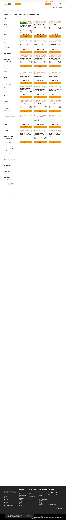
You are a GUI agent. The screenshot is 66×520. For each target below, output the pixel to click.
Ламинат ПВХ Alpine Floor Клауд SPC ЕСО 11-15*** (54, 59)
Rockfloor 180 (8, 61)
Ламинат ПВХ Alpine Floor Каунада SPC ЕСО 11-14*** (25, 76)
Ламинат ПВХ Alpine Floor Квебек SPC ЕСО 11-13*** (39, 76)
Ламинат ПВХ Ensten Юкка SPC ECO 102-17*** (54, 118)
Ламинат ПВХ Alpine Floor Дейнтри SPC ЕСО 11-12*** (54, 76)
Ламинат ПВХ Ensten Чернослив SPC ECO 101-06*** (39, 134)
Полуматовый (8, 156)
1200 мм (7, 103)
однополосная (9, 138)
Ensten (7, 29)
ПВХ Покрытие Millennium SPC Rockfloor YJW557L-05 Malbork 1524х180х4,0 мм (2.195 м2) (25, 27)
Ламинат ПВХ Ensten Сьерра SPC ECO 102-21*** (55, 104)
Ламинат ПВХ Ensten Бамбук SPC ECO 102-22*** (25, 118)
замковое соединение (10, 116)
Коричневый (10, 45)
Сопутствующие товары (18, 7)
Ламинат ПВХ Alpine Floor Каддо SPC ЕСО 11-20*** (25, 44)
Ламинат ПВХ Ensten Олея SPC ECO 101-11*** (39, 90)
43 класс (7, 39)
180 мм (7, 98)
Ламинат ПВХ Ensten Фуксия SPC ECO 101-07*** (55, 90)
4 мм (7, 90)
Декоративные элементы (38, 7)
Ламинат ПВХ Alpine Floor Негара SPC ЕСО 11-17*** (25, 59)
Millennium (8, 31)
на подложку (8, 132)
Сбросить (11, 183)
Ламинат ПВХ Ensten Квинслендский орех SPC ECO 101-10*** (39, 119)
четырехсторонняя (10, 74)
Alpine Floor (8, 26)
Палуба (7, 179)
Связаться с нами (58, 1)
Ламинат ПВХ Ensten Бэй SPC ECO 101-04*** (25, 89)
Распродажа (59, 7)
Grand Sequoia (9, 65)
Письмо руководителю (41, 504)
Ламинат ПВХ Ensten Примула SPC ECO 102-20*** (25, 134)
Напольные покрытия (8, 7)
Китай (7, 162)
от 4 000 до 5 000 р (9, 84)
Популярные (39, 17)
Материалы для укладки (28, 7)
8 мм (7, 92)
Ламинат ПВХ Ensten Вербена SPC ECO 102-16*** (25, 104)
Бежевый (9, 49)
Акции (54, 7)
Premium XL (8, 63)
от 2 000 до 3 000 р (9, 82)
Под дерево (8, 126)
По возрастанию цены (30, 17)
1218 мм (7, 108)
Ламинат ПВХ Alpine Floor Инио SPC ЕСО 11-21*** (54, 25)
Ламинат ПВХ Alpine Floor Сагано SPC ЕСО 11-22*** (39, 25)
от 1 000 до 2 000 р (9, 79)
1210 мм (7, 106)
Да (6, 21)
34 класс (7, 37)
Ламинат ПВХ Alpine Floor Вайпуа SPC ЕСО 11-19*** (39, 44)
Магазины (15, 1)
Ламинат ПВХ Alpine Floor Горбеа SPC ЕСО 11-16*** (39, 59)
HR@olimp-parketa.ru (52, 501)
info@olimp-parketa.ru (54, 494)
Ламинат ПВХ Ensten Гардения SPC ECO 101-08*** (40, 104)
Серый (9, 47)
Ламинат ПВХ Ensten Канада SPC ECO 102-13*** (54, 134)
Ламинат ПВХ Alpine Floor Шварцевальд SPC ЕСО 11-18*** (54, 44)
